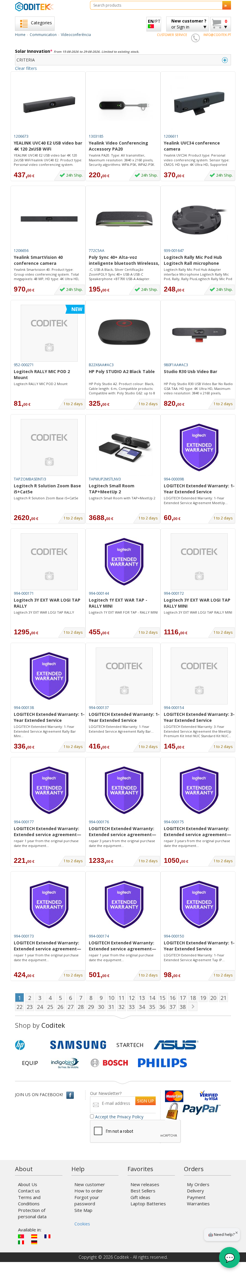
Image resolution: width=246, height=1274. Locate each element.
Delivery (195, 1191)
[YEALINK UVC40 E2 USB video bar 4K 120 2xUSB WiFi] (49, 104)
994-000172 (174, 593)
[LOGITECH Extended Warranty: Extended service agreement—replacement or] (49, 790)
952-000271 (24, 364)
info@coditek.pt (217, 35)
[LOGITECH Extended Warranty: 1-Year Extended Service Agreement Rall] (49, 675)
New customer (89, 1184)
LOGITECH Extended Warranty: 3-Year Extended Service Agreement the (199, 717)
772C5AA (96, 250)
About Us (27, 1184)
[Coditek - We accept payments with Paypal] (201, 1108)
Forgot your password (86, 1200)
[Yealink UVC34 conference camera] (199, 104)
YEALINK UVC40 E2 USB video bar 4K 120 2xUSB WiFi (48, 146)
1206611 (171, 136)
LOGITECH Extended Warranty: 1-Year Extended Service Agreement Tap (199, 946)
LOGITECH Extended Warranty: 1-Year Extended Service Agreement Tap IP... (194, 957)
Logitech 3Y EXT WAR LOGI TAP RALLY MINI (197, 603)
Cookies (82, 1224)
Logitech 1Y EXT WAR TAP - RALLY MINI (118, 603)
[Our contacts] (195, 37)
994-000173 (24, 936)
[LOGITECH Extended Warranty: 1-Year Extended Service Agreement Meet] (199, 447)
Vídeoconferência (76, 34)
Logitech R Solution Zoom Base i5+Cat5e (47, 489)
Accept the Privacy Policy (119, 1117)
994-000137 (99, 707)
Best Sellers (142, 1191)
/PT (154, 21)
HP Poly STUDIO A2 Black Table (122, 371)
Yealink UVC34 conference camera (192, 146)
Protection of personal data (32, 1213)
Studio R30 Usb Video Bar (190, 371)
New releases (144, 1184)
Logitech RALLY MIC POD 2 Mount (42, 374)
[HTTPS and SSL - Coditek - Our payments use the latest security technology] (172, 1108)
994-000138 (24, 707)
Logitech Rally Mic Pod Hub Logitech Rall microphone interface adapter (193, 260)
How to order (88, 1191)
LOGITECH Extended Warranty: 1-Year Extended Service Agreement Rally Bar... (121, 729)
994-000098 (174, 479)
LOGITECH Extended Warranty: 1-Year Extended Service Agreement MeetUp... (196, 500)
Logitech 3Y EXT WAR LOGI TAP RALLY (47, 603)
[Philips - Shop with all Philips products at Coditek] (162, 1063)
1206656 (21, 250)
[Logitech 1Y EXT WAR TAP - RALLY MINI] (124, 561)
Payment (196, 1197)
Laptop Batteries (148, 1204)
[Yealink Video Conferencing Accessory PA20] (124, 104)
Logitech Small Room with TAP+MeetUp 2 (122, 498)
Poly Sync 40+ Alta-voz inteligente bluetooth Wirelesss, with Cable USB (124, 260)
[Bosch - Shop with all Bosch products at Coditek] (109, 1063)
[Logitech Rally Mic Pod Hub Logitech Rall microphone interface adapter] (199, 218)
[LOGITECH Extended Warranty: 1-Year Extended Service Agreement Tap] (199, 904)
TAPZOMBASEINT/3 (30, 479)
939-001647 (174, 250)
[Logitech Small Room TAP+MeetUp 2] (124, 447)
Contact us (29, 1191)
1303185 (96, 136)
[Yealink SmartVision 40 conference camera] (49, 218)
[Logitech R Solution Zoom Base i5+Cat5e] (49, 447)
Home (20, 34)
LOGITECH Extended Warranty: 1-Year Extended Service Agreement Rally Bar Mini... (45, 731)
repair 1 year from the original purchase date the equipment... (46, 843)
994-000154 (174, 707)
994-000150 (174, 936)
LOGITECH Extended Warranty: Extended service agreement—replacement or (47, 832)
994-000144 (99, 593)
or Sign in (188, 24)
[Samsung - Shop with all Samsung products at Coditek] (78, 1045)
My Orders (198, 1184)
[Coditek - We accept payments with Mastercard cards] (181, 1096)
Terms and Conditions (29, 1200)
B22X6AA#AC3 (101, 364)
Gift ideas (140, 1197)
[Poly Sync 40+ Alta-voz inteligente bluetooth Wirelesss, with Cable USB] (124, 218)
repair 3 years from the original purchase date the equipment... (122, 843)
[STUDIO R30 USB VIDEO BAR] (199, 333)
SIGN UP (145, 1101)
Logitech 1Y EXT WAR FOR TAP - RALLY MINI (123, 612)
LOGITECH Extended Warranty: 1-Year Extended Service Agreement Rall (49, 717)
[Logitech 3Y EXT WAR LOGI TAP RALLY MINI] (199, 561)
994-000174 (99, 936)
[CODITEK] (48, 6)
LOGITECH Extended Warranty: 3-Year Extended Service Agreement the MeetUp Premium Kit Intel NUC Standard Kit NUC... (197, 731)
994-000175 (174, 821)
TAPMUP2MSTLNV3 (105, 479)
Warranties (198, 1204)
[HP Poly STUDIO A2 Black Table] (124, 333)
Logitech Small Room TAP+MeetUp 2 (111, 489)
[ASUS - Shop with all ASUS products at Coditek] (176, 1045)
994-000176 (99, 821)
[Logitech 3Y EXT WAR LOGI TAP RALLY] (49, 561)
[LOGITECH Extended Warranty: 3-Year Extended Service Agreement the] (199, 675)
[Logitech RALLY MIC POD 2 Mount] (49, 333)
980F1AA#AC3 (176, 364)
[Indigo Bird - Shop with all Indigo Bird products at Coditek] (65, 1063)
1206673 (21, 136)
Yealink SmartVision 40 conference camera (38, 260)
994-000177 (24, 821)
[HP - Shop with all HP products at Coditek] (30, 1045)
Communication (43, 34)
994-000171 (24, 593)
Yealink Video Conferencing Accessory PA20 (118, 146)
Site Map (83, 1210)
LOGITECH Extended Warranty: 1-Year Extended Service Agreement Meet (199, 489)
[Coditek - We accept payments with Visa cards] (209, 1096)
